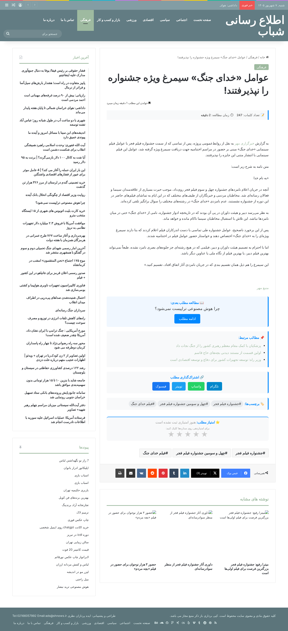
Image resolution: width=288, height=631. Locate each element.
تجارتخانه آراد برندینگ (75, 505)
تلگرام (214, 386)
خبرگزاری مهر (245, 143)
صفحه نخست (202, 20)
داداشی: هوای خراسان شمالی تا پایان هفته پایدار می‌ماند (201, 5)
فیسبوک (161, 386)
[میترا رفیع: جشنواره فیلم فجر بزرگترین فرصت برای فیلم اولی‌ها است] (244, 535)
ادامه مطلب (187, 319)
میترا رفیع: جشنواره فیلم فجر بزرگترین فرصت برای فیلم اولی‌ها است (247, 568)
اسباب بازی (81, 475)
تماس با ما (67, 20)
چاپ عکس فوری (78, 520)
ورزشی (131, 20)
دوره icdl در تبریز (78, 534)
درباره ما (48, 20)
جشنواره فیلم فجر (249, 453)
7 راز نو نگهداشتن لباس (74, 460)
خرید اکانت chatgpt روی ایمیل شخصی (64, 527)
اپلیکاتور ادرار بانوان (76, 468)
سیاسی (165, 20)
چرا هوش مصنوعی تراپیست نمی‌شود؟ (187, 308)
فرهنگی (85, 20)
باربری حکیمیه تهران (76, 490)
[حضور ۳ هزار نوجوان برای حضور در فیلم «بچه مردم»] (131, 535)
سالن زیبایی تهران (77, 542)
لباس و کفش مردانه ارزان (72, 564)
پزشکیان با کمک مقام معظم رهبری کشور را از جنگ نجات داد (218, 346)
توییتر (178, 386)
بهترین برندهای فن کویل (74, 497)
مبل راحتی (82, 579)
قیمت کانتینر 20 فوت (75, 549)
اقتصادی (148, 20)
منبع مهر (263, 288)
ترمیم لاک (82, 512)
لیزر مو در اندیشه (78, 572)
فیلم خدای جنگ (154, 453)
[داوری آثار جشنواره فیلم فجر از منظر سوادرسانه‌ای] (187, 535)
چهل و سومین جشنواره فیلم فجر (200, 453)
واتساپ (196, 386)
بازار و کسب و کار (108, 20)
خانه (263, 57)
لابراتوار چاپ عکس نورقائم (72, 557)
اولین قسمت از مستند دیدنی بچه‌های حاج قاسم (227, 353)
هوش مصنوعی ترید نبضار (73, 586)
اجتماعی (181, 20)
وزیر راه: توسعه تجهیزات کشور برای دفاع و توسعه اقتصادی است (215, 359)
